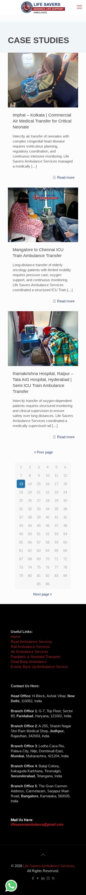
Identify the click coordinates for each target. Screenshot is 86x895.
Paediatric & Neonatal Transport (35, 657)
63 (39, 551)
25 (21, 500)
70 (47, 559)
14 (30, 484)
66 (65, 551)
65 (56, 551)
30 (65, 500)
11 (56, 475)
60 (65, 542)
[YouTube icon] (38, 878)
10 (47, 475)
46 (47, 526)
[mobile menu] (79, 7)
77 (56, 567)
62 (30, 551)
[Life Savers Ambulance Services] (43, 7)
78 (65, 567)
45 (39, 526)
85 (39, 584)
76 (47, 567)
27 (39, 500)
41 (56, 517)
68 (30, 559)
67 (21, 559)
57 (39, 542)
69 (39, 559)
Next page (41, 594)
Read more (66, 177)
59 (56, 542)
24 (65, 492)
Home (15, 637)
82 (47, 576)
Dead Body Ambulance (29, 662)
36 (65, 509)
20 (30, 492)
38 (30, 517)
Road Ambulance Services (31, 642)
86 (47, 584)
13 (21, 484)
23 (56, 492)
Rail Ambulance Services (30, 647)
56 (30, 542)
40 (47, 517)
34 (47, 509)
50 (30, 534)
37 (21, 517)
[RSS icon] (53, 878)
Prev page (45, 452)
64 (47, 551)
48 (65, 526)
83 (56, 576)
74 (30, 567)
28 (47, 500)
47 (56, 526)
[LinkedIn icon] (43, 878)
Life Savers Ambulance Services (48, 866)
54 (65, 534)
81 (39, 576)
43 (21, 526)
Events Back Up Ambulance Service (39, 667)
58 (47, 542)
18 (65, 484)
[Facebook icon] (33, 878)
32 (30, 509)
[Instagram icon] (48, 878)
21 (39, 492)
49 (21, 534)
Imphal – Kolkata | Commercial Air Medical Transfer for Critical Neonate (42, 121)
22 (47, 492)
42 (65, 517)
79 (21, 576)
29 (56, 500)
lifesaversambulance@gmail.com (37, 824)
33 (39, 509)
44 (30, 526)
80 (30, 576)
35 (56, 509)
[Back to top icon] (43, 855)
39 (39, 517)
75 (39, 567)
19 (21, 492)
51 (39, 534)
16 (47, 484)
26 (30, 500)
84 (65, 576)
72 (65, 559)
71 (56, 559)
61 (21, 551)
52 (47, 534)
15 (39, 484)
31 (21, 509)
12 (65, 475)
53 (56, 534)
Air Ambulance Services (29, 652)
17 (56, 484)
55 (21, 542)
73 (21, 567)
